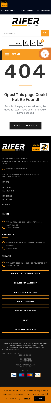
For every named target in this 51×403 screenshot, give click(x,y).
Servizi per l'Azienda (25, 283)
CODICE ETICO (25, 359)
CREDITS (25, 371)
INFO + (27, 398)
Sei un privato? (26, 11)
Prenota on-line (26, 301)
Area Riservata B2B (25, 329)
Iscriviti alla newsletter (25, 274)
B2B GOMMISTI (43, 11)
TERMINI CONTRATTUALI (11, 349)
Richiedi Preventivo (25, 311)
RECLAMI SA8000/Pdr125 (25, 365)
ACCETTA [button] (39, 399)
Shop (25, 320)
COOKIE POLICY (25, 367)
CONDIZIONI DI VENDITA (11, 353)
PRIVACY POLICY (25, 355)
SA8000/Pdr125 (25, 361)
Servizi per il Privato (25, 292)
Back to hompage (25, 126)
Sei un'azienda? (8, 11)
